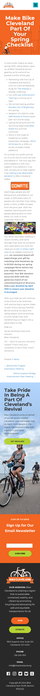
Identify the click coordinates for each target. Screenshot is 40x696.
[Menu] (35, 5)
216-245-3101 (20, 655)
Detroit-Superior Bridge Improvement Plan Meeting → (21, 375)
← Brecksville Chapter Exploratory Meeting (14, 367)
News (16, 359)
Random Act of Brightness (21, 107)
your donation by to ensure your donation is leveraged (19, 289)
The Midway (23, 89)
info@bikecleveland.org (20, 665)
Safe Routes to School (19, 116)
